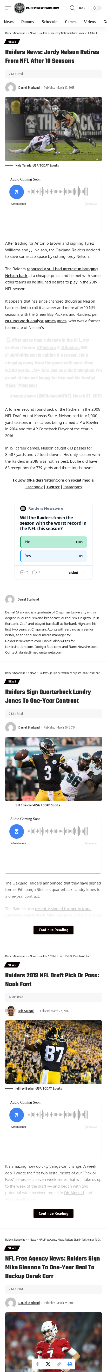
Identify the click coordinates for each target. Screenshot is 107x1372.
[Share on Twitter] (48, 1364)
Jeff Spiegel (26, 1011)
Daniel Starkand (29, 87)
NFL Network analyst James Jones (35, 320)
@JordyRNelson (21, 355)
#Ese (10, 385)
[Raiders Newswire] (36, 8)
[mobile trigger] (9, 8)
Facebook (34, 486)
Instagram (72, 486)
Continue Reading (53, 930)
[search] (72, 8)
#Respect (27, 385)
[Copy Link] (59, 1364)
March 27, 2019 (87, 396)
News (12, 41)
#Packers (46, 347)
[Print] (69, 1364)
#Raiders (70, 347)
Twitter (53, 486)
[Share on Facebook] (37, 1364)
